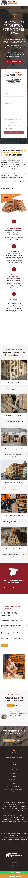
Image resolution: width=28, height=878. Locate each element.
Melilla (19, 813)
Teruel (18, 819)
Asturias (4, 802)
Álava (8, 800)
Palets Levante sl (14, 755)
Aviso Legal (14, 862)
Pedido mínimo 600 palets (13, 61)
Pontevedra (21, 815)
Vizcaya (15, 821)
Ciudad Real (4, 806)
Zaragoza (24, 821)
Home (14, 860)
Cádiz (8, 804)
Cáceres (4, 804)
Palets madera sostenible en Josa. (14, 48)
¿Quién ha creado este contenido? (10, 839)
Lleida (3, 813)
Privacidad (14, 865)
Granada (24, 806)
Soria (8, 819)
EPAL (22, 833)
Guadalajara (5, 808)
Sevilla (5, 819)
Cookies (14, 868)
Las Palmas (19, 811)
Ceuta (23, 804)
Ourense (10, 815)
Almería (23, 800)
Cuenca (15, 806)
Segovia (23, 817)
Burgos (23, 802)
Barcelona (18, 802)
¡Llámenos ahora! (8, 645)
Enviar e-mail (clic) (14, 779)
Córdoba (10, 806)
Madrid (11, 813)
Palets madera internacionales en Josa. (14, 54)
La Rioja (13, 811)
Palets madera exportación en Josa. (14, 50)
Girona (19, 806)
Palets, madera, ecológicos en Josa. (14, 52)
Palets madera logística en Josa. (14, 56)
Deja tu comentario (14, 705)
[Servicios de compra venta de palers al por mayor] (14, 855)
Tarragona (13, 819)
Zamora (19, 821)
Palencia (15, 815)
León (23, 811)
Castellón (19, 804)
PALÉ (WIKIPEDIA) (14, 835)
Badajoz (13, 802)
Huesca (21, 808)
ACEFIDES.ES (19, 757)
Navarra (5, 815)
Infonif (7, 757)
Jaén (9, 811)
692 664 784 (16, 767)
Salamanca (5, 817)
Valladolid (9, 821)
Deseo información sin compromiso (14, 740)
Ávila (8, 802)
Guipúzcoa (11, 808)
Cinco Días (12, 757)
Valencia (3, 821)
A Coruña (4, 800)
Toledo (22, 819)
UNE (25, 833)
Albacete (13, 800)
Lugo (7, 813)
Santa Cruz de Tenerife (14, 817)
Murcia (24, 813)
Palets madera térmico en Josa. (14, 45)
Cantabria (13, 804)
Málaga (15, 813)
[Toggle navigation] (26, 2)
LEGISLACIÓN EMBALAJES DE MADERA (10, 833)
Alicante (19, 800)
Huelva (16, 808)
